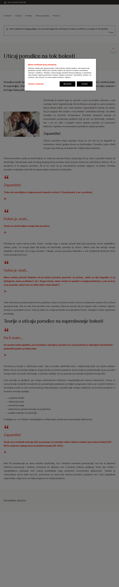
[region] (60, 75)
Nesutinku (67, 84)
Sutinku (85, 84)
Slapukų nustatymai (36, 84)
